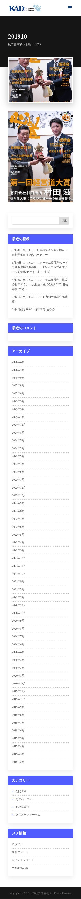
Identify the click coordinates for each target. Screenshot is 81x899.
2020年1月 (18, 675)
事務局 (21, 44)
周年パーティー (25, 799)
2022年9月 (18, 503)
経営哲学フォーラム (28, 814)
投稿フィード (20, 852)
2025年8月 (18, 385)
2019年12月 (19, 683)
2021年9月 (18, 581)
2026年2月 (18, 370)
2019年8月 (18, 714)
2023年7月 (18, 464)
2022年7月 (18, 518)
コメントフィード (23, 859)
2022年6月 (18, 526)
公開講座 (21, 791)
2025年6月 (18, 393)
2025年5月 (18, 401)
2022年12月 (19, 487)
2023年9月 (18, 456)
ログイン (17, 844)
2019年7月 (18, 722)
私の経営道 (22, 807)
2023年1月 (18, 479)
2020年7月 (18, 636)
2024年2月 (18, 448)
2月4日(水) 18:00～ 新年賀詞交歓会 (33, 309)
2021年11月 (19, 566)
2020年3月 (18, 659)
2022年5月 (18, 534)
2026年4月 (18, 362)
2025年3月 (18, 409)
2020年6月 (18, 644)
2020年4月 (18, 652)
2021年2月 (18, 597)
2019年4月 (18, 746)
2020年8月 (18, 628)
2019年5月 (18, 738)
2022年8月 (18, 511)
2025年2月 (18, 417)
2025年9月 (18, 377)
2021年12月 (19, 558)
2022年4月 (18, 542)
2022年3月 (18, 550)
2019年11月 (19, 691)
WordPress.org (20, 867)
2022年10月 (19, 495)
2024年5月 (18, 440)
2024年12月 (19, 424)
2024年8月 (18, 432)
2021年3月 (18, 589)
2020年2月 (18, 667)
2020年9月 (18, 620)
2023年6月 (18, 471)
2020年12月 (19, 605)
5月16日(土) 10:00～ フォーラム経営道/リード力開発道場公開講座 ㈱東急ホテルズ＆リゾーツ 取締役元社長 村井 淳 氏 (40, 267)
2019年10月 (19, 699)
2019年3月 (18, 754)
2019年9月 (18, 707)
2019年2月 (18, 762)
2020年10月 (19, 613)
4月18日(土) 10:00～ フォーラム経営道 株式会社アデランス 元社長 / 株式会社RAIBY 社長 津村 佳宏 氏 (41, 284)
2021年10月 (19, 573)
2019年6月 (18, 730)
